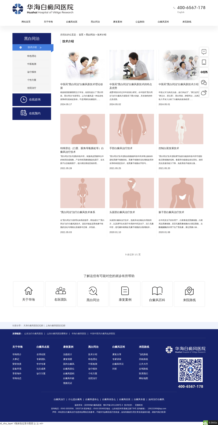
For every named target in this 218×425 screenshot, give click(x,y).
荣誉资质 (16, 364)
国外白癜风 (68, 364)
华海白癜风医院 (79, 333)
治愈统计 (67, 354)
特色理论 (31, 56)
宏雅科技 (139, 405)
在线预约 (35, 113)
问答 (114, 368)
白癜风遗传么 (92, 399)
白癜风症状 (124, 399)
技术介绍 (34, 47)
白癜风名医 (71, 21)
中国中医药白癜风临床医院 (102, 333)
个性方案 (31, 80)
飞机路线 (143, 354)
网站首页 (26, 21)
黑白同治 (95, 21)
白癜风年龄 (68, 378)
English (180, 12)
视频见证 (67, 383)
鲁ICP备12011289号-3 (113, 405)
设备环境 (16, 368)
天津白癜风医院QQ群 (33, 325)
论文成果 (41, 368)
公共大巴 (143, 364)
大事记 (15, 359)
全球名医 (41, 354)
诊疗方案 (41, 373)
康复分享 (116, 354)
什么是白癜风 (75, 399)
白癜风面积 (68, 373)
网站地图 (143, 378)
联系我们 (143, 373)
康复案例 (117, 21)
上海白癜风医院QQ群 (55, 325)
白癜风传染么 (109, 399)
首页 (81, 34)
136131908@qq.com (157, 408)
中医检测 (31, 64)
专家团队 (41, 359)
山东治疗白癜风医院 (33, 333)
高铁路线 (143, 359)
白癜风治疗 (59, 399)
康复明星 (67, 359)
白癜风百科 (163, 21)
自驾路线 (143, 368)
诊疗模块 (31, 72)
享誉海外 (16, 373)
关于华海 (48, 21)
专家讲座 (116, 359)
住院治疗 (31, 88)
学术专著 (41, 364)
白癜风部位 (68, 368)
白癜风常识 (118, 364)
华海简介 (16, 354)
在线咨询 (35, 99)
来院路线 (186, 21)
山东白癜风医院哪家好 (57, 333)
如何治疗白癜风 (156, 399)
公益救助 (139, 21)
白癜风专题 (139, 399)
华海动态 (16, 378)
